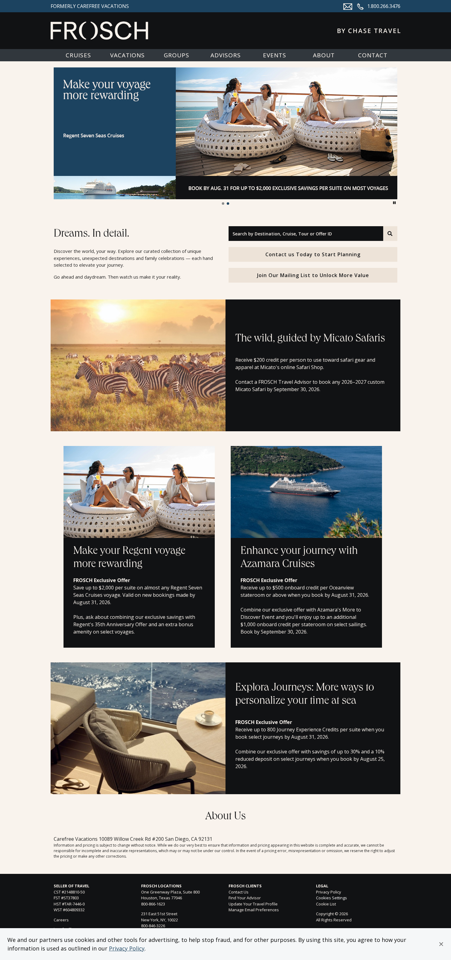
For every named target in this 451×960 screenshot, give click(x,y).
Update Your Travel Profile (253, 904)
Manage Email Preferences (254, 909)
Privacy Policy (127, 948)
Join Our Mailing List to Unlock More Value (313, 275)
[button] (441, 944)
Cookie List (326, 904)
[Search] (390, 233)
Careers (61, 920)
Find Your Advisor (245, 898)
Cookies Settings (331, 898)
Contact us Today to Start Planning (312, 254)
